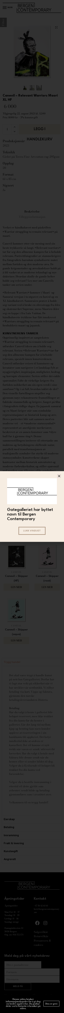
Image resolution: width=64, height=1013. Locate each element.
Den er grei (51, 1003)
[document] (32, 506)
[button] (59, 476)
